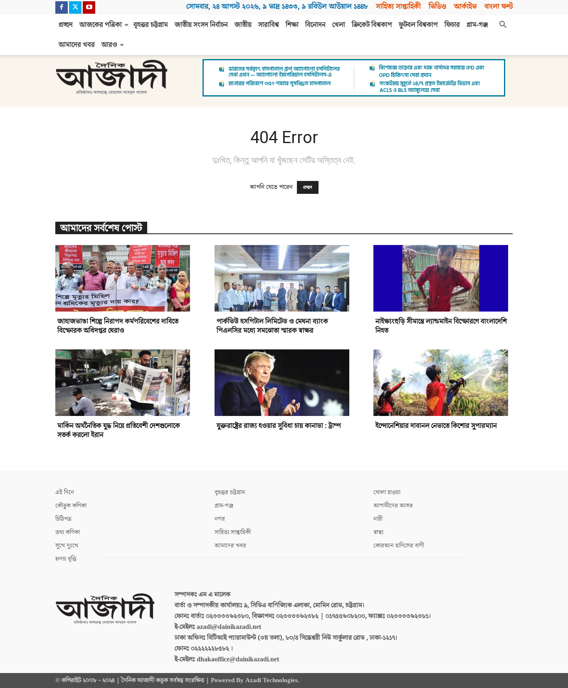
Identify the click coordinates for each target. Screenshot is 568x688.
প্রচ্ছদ (66, 25)
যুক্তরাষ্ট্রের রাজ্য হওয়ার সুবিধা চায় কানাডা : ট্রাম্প (279, 426)
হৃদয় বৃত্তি (66, 558)
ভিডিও (437, 6)
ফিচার (452, 25)
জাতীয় (243, 25)
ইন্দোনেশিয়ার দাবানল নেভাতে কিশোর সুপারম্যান (436, 426)
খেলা (338, 25)
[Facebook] (61, 7)
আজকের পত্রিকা (100, 25)
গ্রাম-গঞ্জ (477, 25)
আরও (109, 45)
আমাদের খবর (77, 45)
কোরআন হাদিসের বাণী (398, 545)
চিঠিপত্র (63, 519)
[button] (503, 25)
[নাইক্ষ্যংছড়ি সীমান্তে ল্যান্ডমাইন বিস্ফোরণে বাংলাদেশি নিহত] (443, 278)
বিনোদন (315, 25)
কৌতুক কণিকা (70, 505)
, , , (277, 6)
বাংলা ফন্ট (498, 6)
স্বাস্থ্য (378, 532)
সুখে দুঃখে (66, 545)
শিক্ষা (292, 25)
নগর (220, 519)
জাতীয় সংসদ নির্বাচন (201, 25)
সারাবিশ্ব (268, 25)
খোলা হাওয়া (386, 492)
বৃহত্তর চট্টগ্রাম (150, 25)
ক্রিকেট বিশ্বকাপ (372, 25)
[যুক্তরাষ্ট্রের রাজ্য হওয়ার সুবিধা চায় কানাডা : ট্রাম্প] (284, 382)
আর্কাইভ (465, 6)
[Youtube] (89, 7)
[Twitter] (75, 7)
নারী (378, 519)
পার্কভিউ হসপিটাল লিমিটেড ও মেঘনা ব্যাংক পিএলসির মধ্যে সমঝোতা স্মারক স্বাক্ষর (272, 326)
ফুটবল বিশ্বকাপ (418, 25)
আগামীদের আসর (393, 505)
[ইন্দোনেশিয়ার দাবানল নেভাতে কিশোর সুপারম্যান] (443, 382)
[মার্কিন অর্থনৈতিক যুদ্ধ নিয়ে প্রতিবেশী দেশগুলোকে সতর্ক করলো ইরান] (125, 382)
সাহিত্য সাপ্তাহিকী (398, 6)
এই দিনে (64, 492)
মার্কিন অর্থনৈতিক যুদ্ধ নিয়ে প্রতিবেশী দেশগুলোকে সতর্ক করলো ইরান (118, 430)
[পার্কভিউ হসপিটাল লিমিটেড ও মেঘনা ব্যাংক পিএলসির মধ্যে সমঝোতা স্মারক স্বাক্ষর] (284, 278)
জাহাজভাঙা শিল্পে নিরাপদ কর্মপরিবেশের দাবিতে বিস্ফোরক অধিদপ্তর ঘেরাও (117, 326)
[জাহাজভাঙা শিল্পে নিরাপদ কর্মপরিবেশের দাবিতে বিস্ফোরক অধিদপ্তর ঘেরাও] (125, 278)
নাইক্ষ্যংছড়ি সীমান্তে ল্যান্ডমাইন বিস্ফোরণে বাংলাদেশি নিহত (441, 326)
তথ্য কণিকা (67, 532)
